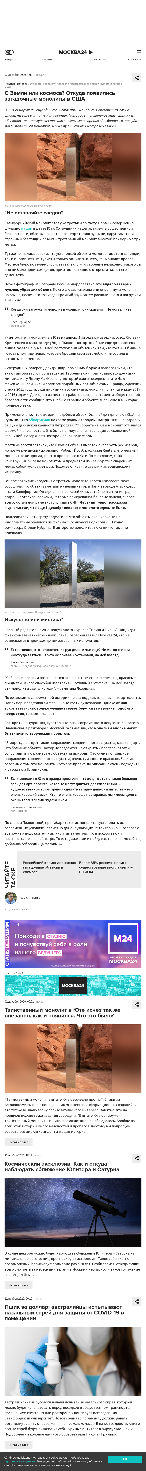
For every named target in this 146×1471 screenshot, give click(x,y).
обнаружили (39, 420)
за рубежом (11, 909)
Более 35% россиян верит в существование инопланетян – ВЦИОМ (106, 867)
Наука (39, 1002)
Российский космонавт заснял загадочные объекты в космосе (49, 867)
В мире (40, 75)
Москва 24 (73, 52)
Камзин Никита (30, 898)
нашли (26, 228)
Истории (22, 83)
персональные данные (19, 1461)
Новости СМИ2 (14, 973)
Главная (10, 83)
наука (24, 909)
